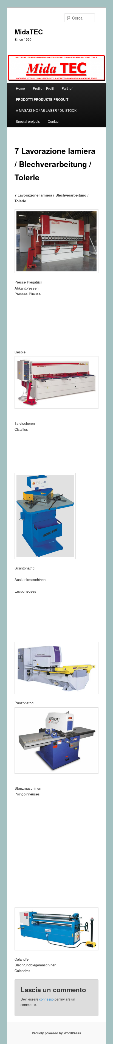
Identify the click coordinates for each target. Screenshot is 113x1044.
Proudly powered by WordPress (56, 1033)
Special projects (28, 121)
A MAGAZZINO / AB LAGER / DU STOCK (46, 110)
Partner (67, 88)
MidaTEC (29, 31)
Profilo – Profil (43, 88)
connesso (46, 999)
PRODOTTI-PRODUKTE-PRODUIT (42, 99)
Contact (53, 121)
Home (20, 88)
